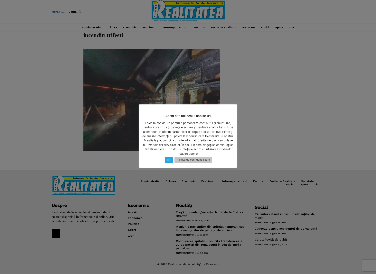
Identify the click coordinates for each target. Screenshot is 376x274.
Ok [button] (168, 159)
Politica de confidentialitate (193, 159)
